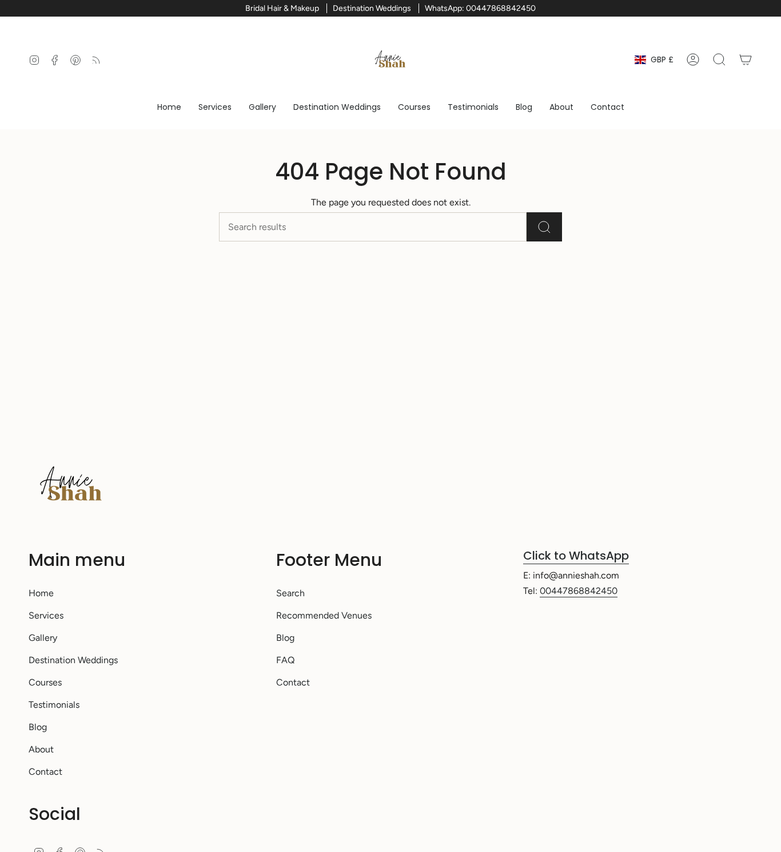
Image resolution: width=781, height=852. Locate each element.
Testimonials (54, 704)
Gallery (43, 637)
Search (290, 593)
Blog (38, 727)
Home (41, 593)
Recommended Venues (324, 615)
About (41, 749)
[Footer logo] (71, 485)
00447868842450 (578, 590)
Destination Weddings (73, 660)
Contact (45, 771)
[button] (215, 107)
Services (46, 615)
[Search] (544, 226)
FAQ (285, 660)
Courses (45, 682)
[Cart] (745, 59)
